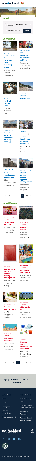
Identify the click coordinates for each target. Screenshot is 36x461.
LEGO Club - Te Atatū (9, 223)
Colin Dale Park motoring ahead (8, 64)
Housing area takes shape (9, 176)
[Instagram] (8, 439)
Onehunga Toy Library (25, 271)
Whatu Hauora (23, 228)
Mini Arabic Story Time (9, 340)
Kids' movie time (25, 308)
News (4, 399)
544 (26, 196)
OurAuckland (6, 395)
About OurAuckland (9, 417)
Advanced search (11, 31)
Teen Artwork (10, 309)
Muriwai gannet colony (7, 103)
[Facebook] (3, 439)
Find (27, 31)
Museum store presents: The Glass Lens (26, 345)
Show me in (9, 25)
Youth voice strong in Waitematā (25, 141)
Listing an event (7, 407)
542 (18, 196)
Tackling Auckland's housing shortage (8, 138)
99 (26, 363)
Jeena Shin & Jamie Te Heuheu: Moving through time (9, 273)
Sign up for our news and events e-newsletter (17, 381)
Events (4, 403)
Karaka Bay (25, 98)
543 (22, 196)
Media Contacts (25, 395)
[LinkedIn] (19, 439)
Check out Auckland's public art (25, 58)
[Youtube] (14, 439)
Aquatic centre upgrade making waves (26, 178)
